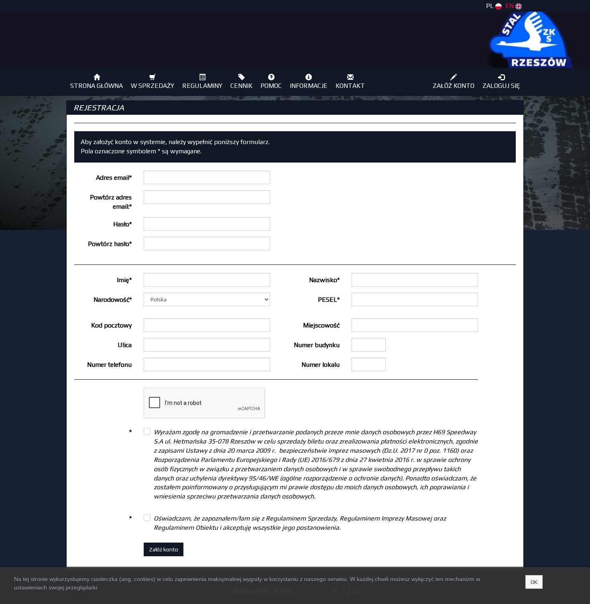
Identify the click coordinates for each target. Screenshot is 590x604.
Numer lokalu (320, 364)
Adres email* (114, 177)
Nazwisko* (324, 280)
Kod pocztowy (111, 325)
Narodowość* (113, 299)
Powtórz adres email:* (111, 201)
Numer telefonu (109, 364)
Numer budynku (317, 345)
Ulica (125, 345)
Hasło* (122, 224)
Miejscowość (321, 325)
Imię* (124, 280)
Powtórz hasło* (110, 244)
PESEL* (329, 299)
